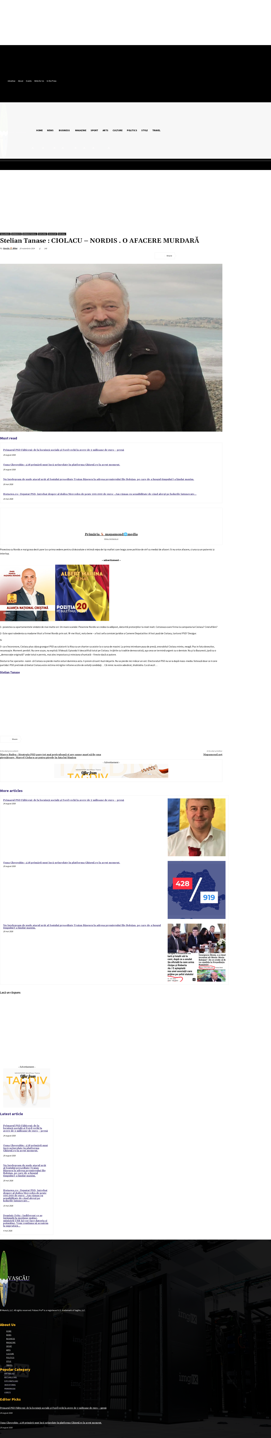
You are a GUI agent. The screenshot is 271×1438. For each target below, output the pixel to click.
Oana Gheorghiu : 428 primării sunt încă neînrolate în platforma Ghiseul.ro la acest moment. (61, 464)
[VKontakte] (19, 1316)
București (5, 234)
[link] (10, 672)
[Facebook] (183, 256)
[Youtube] (24, 1316)
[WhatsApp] (217, 256)
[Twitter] (194, 256)
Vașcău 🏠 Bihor (10, 248)
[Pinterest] (206, 256)
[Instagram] (7, 1316)
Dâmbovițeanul (29, 234)
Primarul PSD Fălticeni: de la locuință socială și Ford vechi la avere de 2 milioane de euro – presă (63, 450)
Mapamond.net (212, 754)
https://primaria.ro (111, 539)
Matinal (61, 234)
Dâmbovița (16, 234)
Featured (42, 234)
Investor (52, 234)
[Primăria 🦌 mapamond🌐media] (111, 520)
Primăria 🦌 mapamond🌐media (111, 534)
